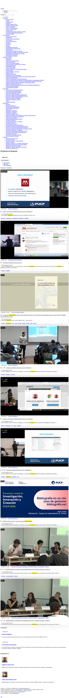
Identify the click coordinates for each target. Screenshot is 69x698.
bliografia (3, 374)
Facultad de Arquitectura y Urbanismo (14, 130)
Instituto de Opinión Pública (12, 77)
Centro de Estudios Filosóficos (12, 60)
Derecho (8, 20)
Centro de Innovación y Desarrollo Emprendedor (16, 69)
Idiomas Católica (9, 70)
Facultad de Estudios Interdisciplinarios (14, 32)
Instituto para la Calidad (11, 74)
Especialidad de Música (11, 65)
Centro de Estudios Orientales (12, 86)
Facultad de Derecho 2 (11, 122)
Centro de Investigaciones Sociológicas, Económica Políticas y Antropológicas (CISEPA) (25, 80)
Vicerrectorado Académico (11, 117)
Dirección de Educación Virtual (12, 93)
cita (18, 476)
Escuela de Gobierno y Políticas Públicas (14, 141)
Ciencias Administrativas (11, 41)
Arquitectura (8, 43)
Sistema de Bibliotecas (10, 105)
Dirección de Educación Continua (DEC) (15, 125)
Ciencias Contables (10, 34)
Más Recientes (7, 162)
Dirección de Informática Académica (13, 92)
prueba (7, 100)
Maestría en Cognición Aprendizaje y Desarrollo (16, 147)
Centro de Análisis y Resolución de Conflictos (16, 64)
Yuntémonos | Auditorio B (11, 111)
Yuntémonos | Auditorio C (11, 113)
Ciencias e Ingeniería (10, 26)
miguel (34, 323)
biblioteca (3, 218)
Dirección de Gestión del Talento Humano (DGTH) (17, 127)
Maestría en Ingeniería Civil (12, 148)
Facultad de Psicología (10, 120)
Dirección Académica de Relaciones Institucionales (17, 96)
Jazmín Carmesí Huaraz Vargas (9, 679)
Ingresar (5, 12)
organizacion (8, 218)
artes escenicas (9, 40)
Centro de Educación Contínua (12, 63)
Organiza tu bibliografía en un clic (12, 262)
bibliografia (21, 218)
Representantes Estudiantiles (12, 87)
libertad (23, 323)
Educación (8, 23)
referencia (14, 476)
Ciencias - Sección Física (11, 36)
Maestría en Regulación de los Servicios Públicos (16, 144)
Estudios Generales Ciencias (12, 25)
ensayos (27, 323)
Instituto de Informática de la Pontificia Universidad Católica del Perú (20, 115)
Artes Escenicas (9, 30)
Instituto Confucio (10, 72)
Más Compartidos (5, 160)
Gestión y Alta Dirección (11, 29)
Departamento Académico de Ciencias (14, 51)
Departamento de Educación (12, 54)
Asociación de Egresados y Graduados (14, 121)
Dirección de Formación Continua (13, 99)
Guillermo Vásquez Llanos (8, 664)
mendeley (26, 218)
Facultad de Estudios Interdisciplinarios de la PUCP (17, 126)
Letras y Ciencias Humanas (12, 28)
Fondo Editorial (9, 49)
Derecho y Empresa (10, 142)
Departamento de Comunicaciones (13, 48)
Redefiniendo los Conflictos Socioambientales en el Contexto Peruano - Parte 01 (28, 620)
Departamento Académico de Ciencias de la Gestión (17, 52)
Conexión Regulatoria (10, 102)
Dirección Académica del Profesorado (14, 97)
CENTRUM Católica (10, 66)
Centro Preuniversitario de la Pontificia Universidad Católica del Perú (20, 76)
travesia (19, 323)
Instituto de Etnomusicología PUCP (13, 83)
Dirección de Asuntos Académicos (13, 98)
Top (1, 696)
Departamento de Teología (11, 124)
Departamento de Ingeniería (12, 47)
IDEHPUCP (8, 59)
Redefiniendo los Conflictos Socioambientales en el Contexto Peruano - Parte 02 (28, 569)
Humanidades (9, 37)
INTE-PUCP (9, 58)
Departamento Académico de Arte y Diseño (15, 53)
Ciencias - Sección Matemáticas (12, 38)
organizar (3, 270)
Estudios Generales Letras (11, 24)
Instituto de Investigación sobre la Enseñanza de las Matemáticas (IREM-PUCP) (23, 85)
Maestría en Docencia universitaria (13, 145)
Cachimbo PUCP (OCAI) (11, 133)
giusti (16, 323)
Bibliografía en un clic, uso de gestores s (17, 521)
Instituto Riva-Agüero (10, 62)
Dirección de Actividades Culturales (13, 134)
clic (12, 425)
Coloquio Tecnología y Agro (12, 114)
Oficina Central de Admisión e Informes (14, 89)
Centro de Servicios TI (24, 688)
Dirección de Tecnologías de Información (15, 116)
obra (13, 323)
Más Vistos (6, 164)
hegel (31, 323)
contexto (16, 576)
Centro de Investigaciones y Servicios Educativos (16, 79)
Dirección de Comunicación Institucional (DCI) (16, 132)
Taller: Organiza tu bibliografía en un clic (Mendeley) (18, 211)
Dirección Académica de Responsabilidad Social (16, 94)
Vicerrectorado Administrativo (12, 108)
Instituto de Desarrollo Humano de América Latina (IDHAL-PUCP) (20, 82)
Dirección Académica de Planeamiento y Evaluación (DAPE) (19, 128)
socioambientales (9, 576)
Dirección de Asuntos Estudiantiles (13, 91)
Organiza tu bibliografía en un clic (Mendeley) (18, 367)
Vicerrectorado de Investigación (12, 107)
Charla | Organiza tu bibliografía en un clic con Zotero (18, 419)
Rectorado (8, 104)
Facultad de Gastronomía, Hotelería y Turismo (16, 31)
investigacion (15, 218)
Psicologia (8, 46)
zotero (14, 425)
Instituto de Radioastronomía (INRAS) (14, 119)
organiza (3, 425)
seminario (3, 323)
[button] (2, 8)
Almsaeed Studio (15, 693)
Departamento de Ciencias (11, 55)
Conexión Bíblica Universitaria (12, 71)
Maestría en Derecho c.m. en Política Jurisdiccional (17, 143)
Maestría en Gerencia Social (12, 138)
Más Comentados (7, 165)
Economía (8, 42)
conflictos (3, 576)
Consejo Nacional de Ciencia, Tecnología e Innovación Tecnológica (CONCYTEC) (24, 81)
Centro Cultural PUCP (11, 68)
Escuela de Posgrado (10, 139)
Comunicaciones (9, 21)
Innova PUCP (9, 109)
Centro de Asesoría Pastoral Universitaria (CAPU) (16, 131)
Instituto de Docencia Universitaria (13, 75)
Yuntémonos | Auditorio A (11, 110)
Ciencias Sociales (9, 19)
